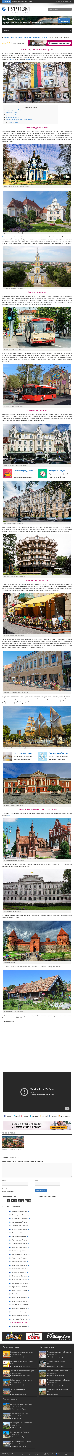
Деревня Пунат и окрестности (57, 1371)
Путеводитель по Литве (40, 37)
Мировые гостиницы (23, 753)
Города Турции (16, 1418)
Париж (9, 815)
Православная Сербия (19, 1290)
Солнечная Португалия (19, 1243)
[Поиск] (70, 9)
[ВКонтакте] (70, 1)
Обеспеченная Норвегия (20, 1305)
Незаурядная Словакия (19, 1276)
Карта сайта (50, 1454)
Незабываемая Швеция (19, 1315)
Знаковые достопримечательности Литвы (18, 119)
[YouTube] (64, 1)
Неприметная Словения (19, 1301)
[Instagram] (68, 1)
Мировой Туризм (8, 37)
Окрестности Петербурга (56, 1366)
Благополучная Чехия (19, 1272)
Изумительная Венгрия (19, 1287)
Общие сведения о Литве (13, 110)
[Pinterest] (61, 1)
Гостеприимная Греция (19, 1222)
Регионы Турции (17, 1427)
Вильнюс (4, 237)
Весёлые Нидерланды (19, 1251)
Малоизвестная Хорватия (56, 1375)
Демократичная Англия (19, 1211)
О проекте (61, 1454)
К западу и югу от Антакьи (19, 1432)
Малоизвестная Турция (19, 1409)
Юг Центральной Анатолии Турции (22, 1423)
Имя (3, 1180)
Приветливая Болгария (19, 1297)
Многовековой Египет (19, 1236)
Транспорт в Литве (10, 112)
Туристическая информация (21, 1357)
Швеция (27, 59)
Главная (69, 1454)
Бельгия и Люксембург (19, 1247)
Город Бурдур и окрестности (20, 1413)
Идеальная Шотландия (19, 1265)
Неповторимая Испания (19, 1215)
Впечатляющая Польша (20, 1283)
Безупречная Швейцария (20, 1218)
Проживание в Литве (11, 115)
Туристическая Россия (19, 1240)
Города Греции (53, 1394)
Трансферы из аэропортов (56, 1357)
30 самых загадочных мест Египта (22, 1)
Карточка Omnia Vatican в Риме (21, 1361)
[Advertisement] (54, 1218)
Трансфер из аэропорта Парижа (58, 1380)
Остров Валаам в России (56, 1361)
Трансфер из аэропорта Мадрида (59, 1352)
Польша (11, 59)
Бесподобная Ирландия (19, 1254)
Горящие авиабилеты (58, 753)
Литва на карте (12, 122)
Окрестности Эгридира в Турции (21, 1404)
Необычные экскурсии (19, 1394)
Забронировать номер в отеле (21, 1380)
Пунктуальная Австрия (19, 1279)
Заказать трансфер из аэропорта (22, 1371)
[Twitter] (59, 1)
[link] (13, 1147)
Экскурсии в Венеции (18, 1389)
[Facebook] (57, 1)
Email (36, 1180)
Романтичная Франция (19, 1258)
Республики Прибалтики (23, 37)
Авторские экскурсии (58, 471)
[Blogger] (66, 1)
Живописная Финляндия (20, 1312)
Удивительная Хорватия (20, 1225)
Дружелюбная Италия (19, 1261)
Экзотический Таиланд (19, 1233)
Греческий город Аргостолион (57, 1389)
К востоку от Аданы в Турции (20, 1441)
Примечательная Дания (19, 1308)
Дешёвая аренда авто (23, 471)
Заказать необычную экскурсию (21, 1352)
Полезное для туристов (19, 1326)
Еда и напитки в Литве (12, 117)
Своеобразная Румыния (20, 1294)
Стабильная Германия (19, 1269)
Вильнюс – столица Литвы (11, 1150)
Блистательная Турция (19, 1229)
